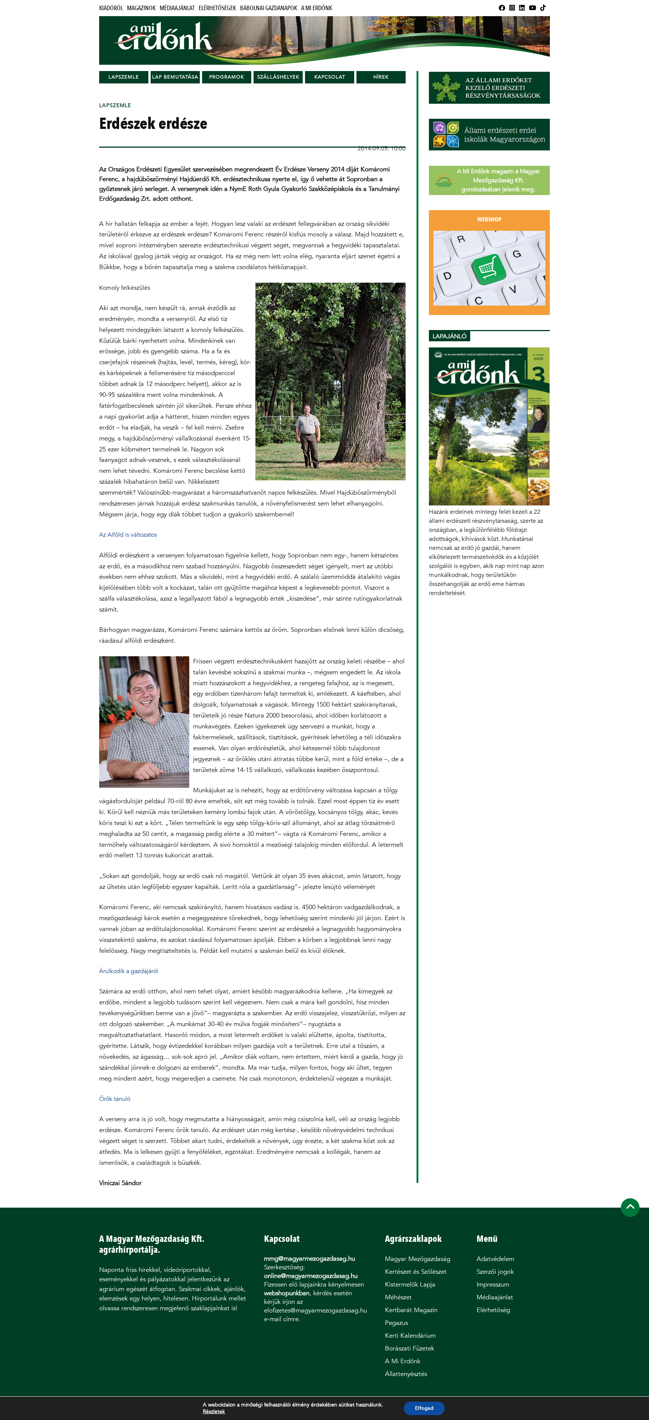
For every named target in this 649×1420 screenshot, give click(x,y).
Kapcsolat (329, 77)
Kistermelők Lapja (410, 1284)
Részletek (214, 1411)
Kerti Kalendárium (410, 1335)
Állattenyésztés (406, 1374)
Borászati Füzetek (409, 1348)
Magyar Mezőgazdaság (417, 1259)
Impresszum (493, 1284)
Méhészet (398, 1297)
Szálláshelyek (278, 77)
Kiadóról (111, 8)
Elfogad (424, 1408)
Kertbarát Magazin (411, 1310)
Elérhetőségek (217, 8)
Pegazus (396, 1323)
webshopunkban (286, 1293)
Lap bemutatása (175, 77)
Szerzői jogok (495, 1271)
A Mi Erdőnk (316, 8)
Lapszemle (124, 77)
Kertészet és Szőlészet (416, 1271)
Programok (226, 77)
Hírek (381, 77)
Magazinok (141, 8)
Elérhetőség (493, 1310)
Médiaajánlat (177, 8)
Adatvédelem (495, 1259)
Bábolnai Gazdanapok (268, 8)
